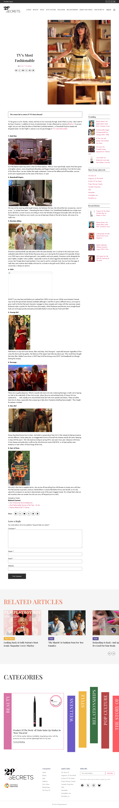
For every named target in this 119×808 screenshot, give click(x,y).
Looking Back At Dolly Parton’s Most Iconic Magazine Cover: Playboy (102, 236)
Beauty (35, 10)
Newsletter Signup (8, 1)
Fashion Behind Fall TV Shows (19, 507)
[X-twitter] (88, 785)
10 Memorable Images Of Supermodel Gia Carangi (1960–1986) (102, 132)
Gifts (89, 190)
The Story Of (99, 10)
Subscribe (110, 773)
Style (42, 10)
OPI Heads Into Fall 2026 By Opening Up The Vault (102, 258)
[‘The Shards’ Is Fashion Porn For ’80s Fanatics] (67, 622)
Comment (12, 528)
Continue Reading (19, 742)
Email (10, 558)
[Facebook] (82, 785)
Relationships (72, 10)
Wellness (61, 10)
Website (11, 566)
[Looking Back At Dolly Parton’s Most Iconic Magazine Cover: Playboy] (22, 622)
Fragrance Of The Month (95, 178)
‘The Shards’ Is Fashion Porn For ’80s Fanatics (65, 644)
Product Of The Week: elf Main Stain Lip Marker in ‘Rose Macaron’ (103, 213)
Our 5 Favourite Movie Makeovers (21, 503)
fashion (71, 124)
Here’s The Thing (86, 10)
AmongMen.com (93, 195)
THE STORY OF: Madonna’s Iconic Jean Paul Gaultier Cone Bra (103, 160)
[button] (16, 70)
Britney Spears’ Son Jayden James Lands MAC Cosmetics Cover (103, 123)
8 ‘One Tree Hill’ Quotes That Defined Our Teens (102, 140)
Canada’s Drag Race (94, 187)
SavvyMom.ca (92, 198)
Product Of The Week (94, 181)
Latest (28, 10)
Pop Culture (51, 10)
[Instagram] (93, 785)
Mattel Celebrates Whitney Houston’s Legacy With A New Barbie (102, 247)
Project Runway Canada (95, 184)
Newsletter (91, 192)
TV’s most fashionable (60, 129)
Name (11, 551)
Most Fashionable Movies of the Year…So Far (25, 505)
